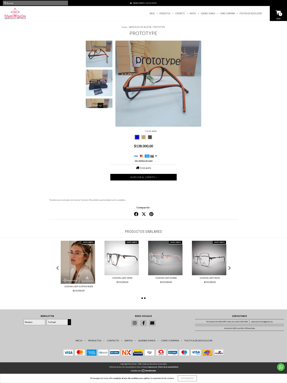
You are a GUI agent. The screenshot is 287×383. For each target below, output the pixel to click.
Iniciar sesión (151, 3)
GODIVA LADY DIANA (166, 278)
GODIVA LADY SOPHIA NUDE (78, 286)
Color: (151, 131)
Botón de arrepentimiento (168, 367)
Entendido (187, 378)
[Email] (152, 323)
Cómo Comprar (227, 13)
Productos (164, 13)
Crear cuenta (139, 3)
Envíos (192, 13)
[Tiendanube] (143, 371)
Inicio (152, 13)
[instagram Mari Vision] (134, 323)
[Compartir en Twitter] (144, 214)
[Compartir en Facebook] (136, 214)
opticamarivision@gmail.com (262, 322)
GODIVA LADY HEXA (210, 278)
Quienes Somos (207, 13)
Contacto (180, 13)
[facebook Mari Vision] (143, 323)
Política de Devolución (250, 13)
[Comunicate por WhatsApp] (281, 367)
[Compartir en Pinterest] (151, 214)
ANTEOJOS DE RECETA (140, 27)
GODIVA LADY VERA (122, 278)
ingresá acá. (152, 367)
